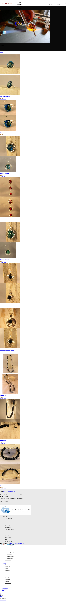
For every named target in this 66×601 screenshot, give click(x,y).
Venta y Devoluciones (8, 541)
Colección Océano (7, 577)
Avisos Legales (7, 535)
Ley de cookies (7, 539)
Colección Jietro (7, 575)
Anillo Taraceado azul (5, 96)
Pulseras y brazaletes (8, 527)
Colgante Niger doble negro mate (7, 304)
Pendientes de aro (9, 554)
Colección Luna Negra (20, 21)
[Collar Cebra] (10, 373)
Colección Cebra (19, 0)
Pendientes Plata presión (10, 552)
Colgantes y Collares (8, 560)
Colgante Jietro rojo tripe (5, 218)
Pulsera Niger (3, 485)
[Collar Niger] (10, 418)
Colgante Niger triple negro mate (7, 350)
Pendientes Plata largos (10, 556)
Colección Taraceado (20, 17)
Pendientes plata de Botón (9, 518)
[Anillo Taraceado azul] (10, 74)
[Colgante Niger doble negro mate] (10, 282)
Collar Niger (3, 440)
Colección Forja (19, 8)
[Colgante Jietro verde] (10, 241)
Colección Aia (7, 564)
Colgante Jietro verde (4, 259)
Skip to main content (10, 0)
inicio (1, 52)
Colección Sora (19, 15)
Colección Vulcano (20, 19)
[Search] (53, 3)
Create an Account (3, 600)
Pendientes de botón (10, 558)
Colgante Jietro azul (4, 173)
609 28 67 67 (5, 491)
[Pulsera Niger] (10, 463)
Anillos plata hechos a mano (9, 529)
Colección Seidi (19, 13)
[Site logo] (6, 4)
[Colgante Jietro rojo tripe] (10, 196)
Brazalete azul (3, 132)
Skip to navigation (3, 0)
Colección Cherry (20, 2)
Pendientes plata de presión (9, 523)
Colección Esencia (20, 4)
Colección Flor (19, 6)
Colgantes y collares (8, 525)
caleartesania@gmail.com (11, 491)
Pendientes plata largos (8, 520)
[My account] (61, 4)
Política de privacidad (8, 537)
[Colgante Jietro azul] (10, 155)
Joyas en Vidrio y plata (6, 516)
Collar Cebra (3, 395)
